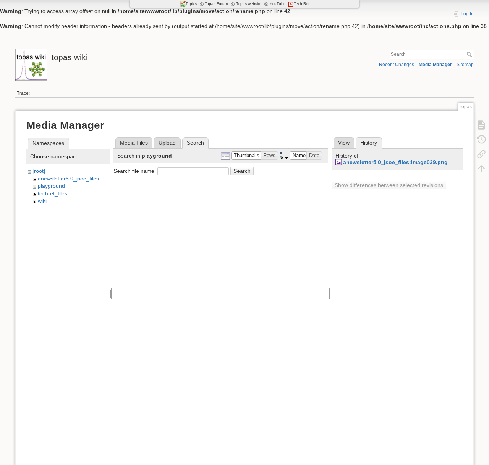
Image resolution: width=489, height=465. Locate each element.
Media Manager (435, 64)
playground (51, 186)
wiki (42, 201)
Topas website (248, 4)
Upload (167, 143)
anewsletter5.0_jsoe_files (68, 179)
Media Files (134, 143)
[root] (38, 171)
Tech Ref (301, 4)
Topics (191, 4)
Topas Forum (216, 4)
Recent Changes (396, 64)
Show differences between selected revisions (389, 185)
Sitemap (465, 64)
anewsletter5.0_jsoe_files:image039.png (395, 162)
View (344, 143)
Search (470, 54)
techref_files (52, 193)
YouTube (278, 4)
